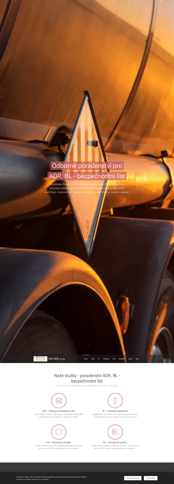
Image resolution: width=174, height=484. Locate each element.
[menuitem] (86, 359)
